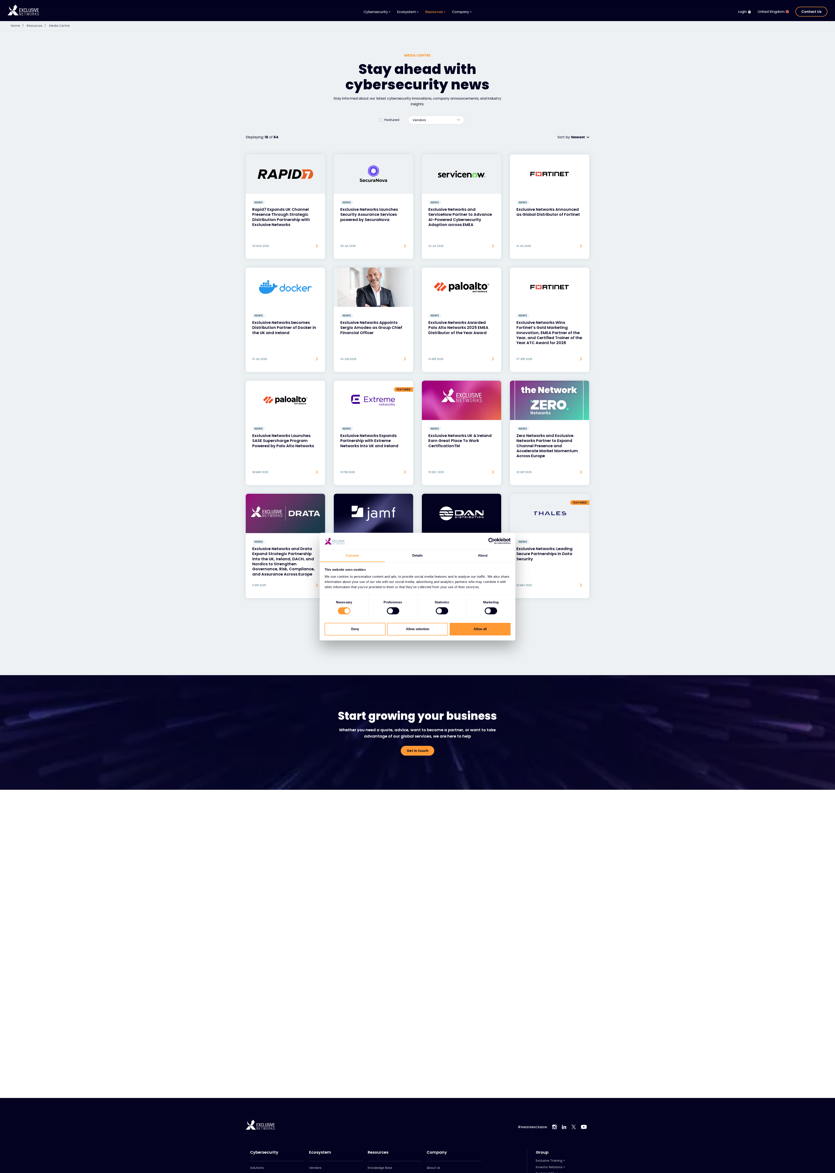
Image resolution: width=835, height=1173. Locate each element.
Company (437, 1152)
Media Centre (59, 25)
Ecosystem (320, 1152)
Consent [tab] (352, 555)
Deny (355, 629)
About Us (433, 1168)
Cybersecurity (264, 1152)
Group (542, 1152)
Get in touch (417, 750)
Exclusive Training (549, 1160)
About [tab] (483, 555)
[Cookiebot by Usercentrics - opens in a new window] (492, 541)
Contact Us (811, 11)
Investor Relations (549, 1167)
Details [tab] (417, 555)
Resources (36, 25)
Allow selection (417, 629)
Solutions (257, 1168)
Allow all (480, 629)
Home (17, 25)
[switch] (393, 610)
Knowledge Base (380, 1168)
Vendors (315, 1168)
